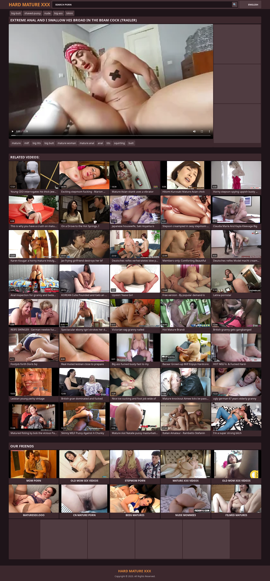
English (253, 4)
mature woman (67, 143)
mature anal (87, 143)
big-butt (16, 13)
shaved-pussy (33, 13)
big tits (37, 143)
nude (47, 13)
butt (131, 143)
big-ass (58, 13)
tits (108, 143)
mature (16, 143)
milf (26, 143)
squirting (119, 143)
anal (100, 143)
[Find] (234, 4)
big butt (49, 143)
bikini (69, 13)
